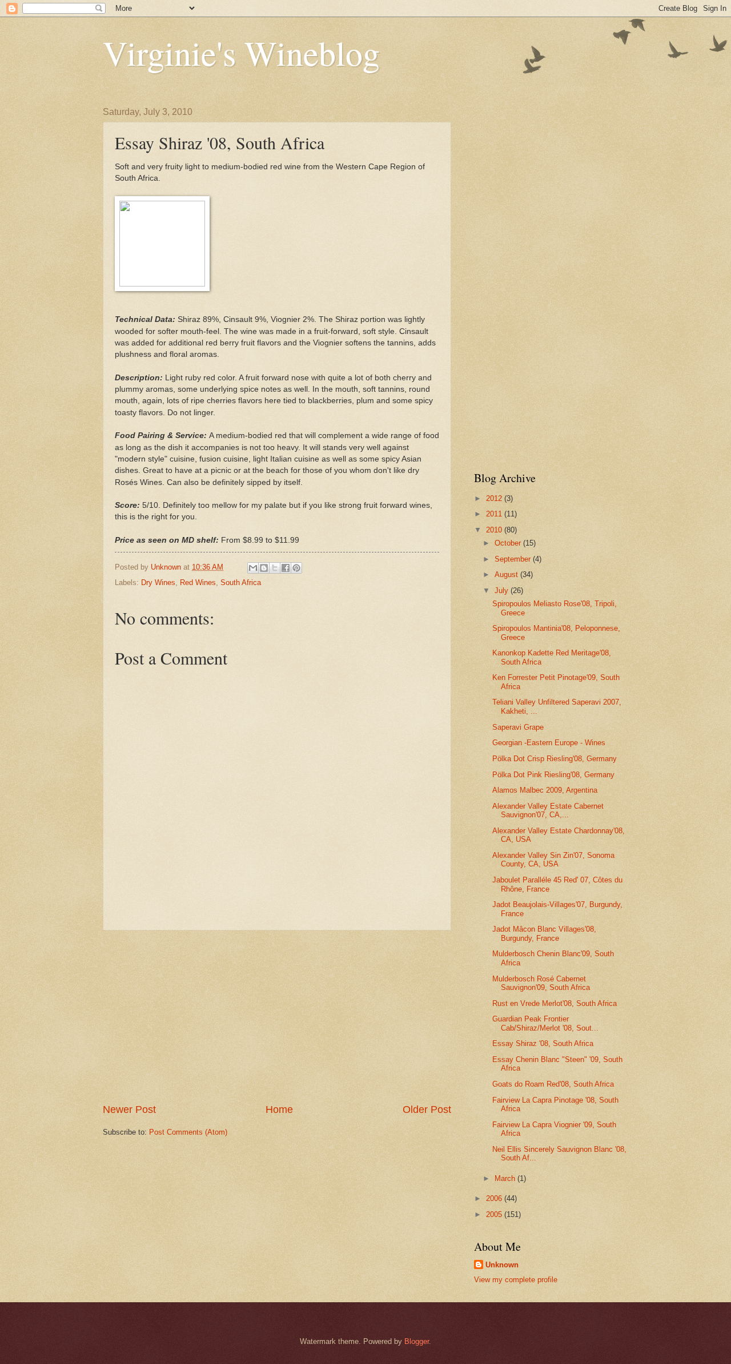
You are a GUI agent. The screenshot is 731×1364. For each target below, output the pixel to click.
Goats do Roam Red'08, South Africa (553, 1084)
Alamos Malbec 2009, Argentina (544, 790)
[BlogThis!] (264, 568)
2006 (495, 1198)
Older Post (427, 1109)
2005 (495, 1214)
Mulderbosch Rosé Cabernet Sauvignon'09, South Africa (541, 983)
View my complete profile (515, 1279)
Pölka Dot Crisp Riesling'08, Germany (554, 758)
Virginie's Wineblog (241, 52)
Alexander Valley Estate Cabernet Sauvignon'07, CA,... (548, 810)
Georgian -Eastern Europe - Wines (548, 742)
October (509, 543)
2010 (495, 530)
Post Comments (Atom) (188, 1132)
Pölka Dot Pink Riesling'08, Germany (553, 774)
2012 (495, 498)
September (514, 559)
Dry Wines (158, 582)
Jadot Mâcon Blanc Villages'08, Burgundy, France (544, 933)
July (503, 590)
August (507, 574)
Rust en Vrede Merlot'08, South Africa (554, 1003)
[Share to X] (274, 568)
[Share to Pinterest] (296, 568)
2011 (495, 514)
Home (279, 1109)
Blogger (416, 1341)
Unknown (502, 1264)
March (506, 1178)
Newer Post (129, 1109)
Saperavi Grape (518, 727)
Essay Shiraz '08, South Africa (542, 1043)
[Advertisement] (277, 1016)
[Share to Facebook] (285, 568)
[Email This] (253, 568)
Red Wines (198, 582)
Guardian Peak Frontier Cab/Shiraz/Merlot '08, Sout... (545, 1023)
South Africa (240, 582)
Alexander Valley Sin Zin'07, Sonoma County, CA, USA (553, 859)
